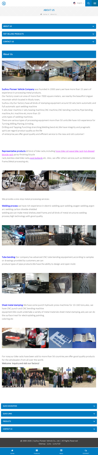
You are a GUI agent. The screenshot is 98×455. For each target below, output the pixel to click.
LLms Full (56, 444)
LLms (49, 444)
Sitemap (42, 444)
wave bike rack (76, 151)
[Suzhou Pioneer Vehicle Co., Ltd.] (4, 3)
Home (45, 14)
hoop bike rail (62, 151)
